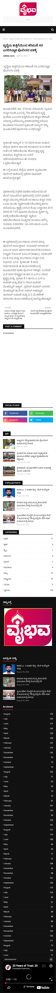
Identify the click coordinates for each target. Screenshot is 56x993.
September (28, 767)
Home (5, 39)
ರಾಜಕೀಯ (28, 567)
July (28, 719)
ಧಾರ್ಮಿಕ (28, 556)
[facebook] (15, 413)
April (28, 733)
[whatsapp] (41, 413)
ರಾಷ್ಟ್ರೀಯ (28, 579)
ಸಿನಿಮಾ (28, 584)
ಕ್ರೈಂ (28, 550)
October (28, 762)
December (28, 752)
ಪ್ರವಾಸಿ (28, 561)
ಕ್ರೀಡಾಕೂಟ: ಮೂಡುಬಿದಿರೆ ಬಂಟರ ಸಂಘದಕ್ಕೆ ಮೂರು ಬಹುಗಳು (34, 469)
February (28, 743)
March (28, 738)
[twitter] (41, 419)
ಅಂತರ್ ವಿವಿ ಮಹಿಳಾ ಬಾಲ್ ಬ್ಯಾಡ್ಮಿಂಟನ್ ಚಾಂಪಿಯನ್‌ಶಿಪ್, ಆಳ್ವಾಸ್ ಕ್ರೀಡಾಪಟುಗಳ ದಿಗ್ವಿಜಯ (32, 456)
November (28, 757)
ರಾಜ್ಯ (28, 573)
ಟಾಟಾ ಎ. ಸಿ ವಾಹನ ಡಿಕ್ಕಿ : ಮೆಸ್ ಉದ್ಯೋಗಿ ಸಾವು (33, 491)
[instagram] (15, 419)
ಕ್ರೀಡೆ (28, 544)
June (28, 723)
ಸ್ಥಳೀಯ (28, 590)
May (28, 728)
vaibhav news (9, 56)
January (28, 748)
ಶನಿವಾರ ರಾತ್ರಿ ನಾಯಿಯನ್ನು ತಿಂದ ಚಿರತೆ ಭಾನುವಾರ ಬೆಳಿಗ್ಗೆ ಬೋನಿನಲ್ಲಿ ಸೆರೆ (32, 504)
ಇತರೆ (28, 539)
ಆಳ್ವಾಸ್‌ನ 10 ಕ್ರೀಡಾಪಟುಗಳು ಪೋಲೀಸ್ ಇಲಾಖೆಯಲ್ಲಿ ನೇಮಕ (32, 442)
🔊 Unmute (28, 986)
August (28, 714)
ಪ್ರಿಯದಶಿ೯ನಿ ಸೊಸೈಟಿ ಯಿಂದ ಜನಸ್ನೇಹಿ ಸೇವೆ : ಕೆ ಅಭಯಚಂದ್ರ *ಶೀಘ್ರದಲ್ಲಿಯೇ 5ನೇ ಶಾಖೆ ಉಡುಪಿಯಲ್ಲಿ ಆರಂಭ (34, 518)
